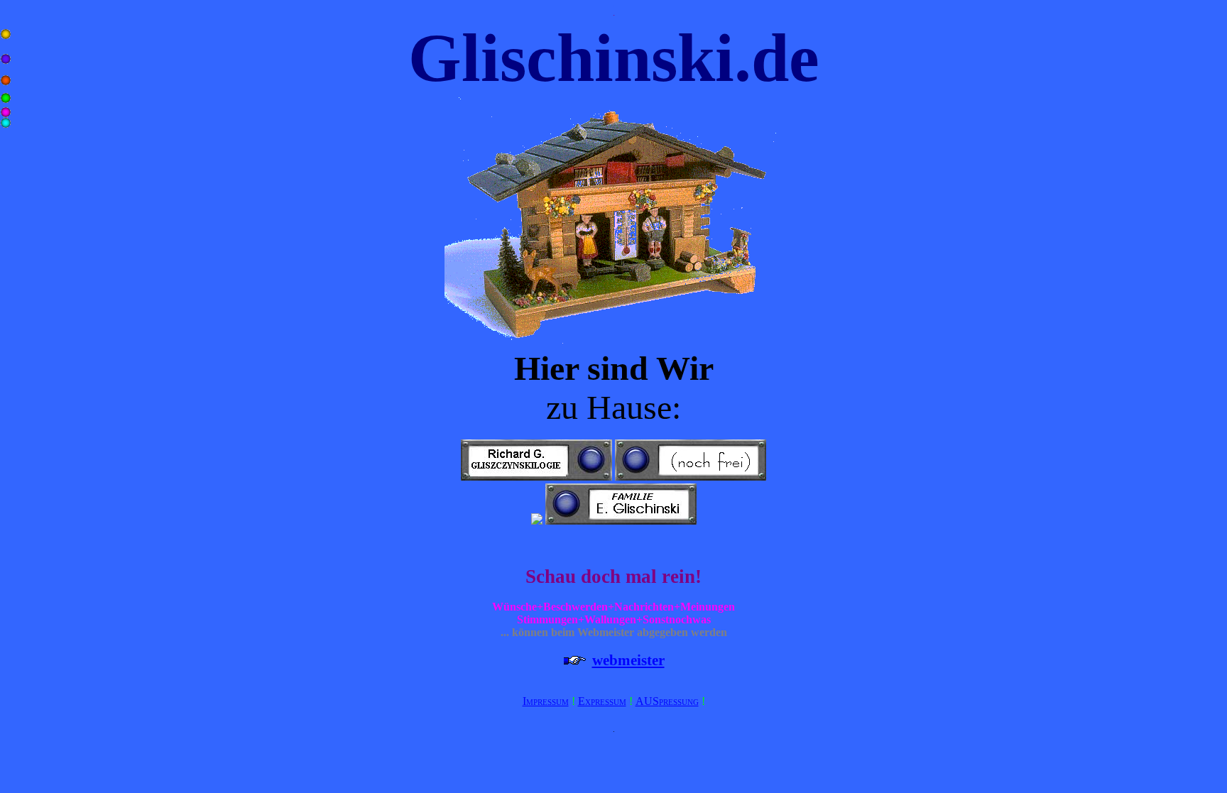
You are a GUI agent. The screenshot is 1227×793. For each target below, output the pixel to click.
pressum (608, 701)
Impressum (546, 701)
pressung (679, 701)
